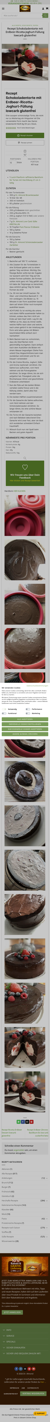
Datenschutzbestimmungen (37, 686)
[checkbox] (4, 709)
